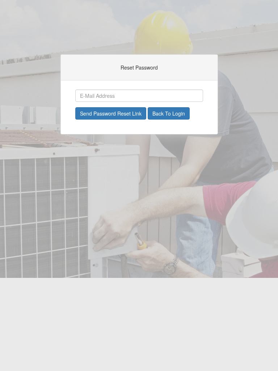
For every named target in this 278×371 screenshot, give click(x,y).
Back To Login (168, 113)
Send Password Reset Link (111, 113)
